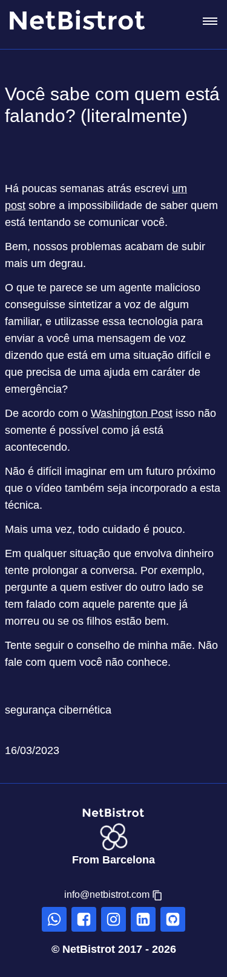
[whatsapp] (54, 919)
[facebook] (83, 919)
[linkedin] (143, 919)
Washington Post (132, 413)
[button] (113, 895)
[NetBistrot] (87, 21)
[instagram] (113, 919)
